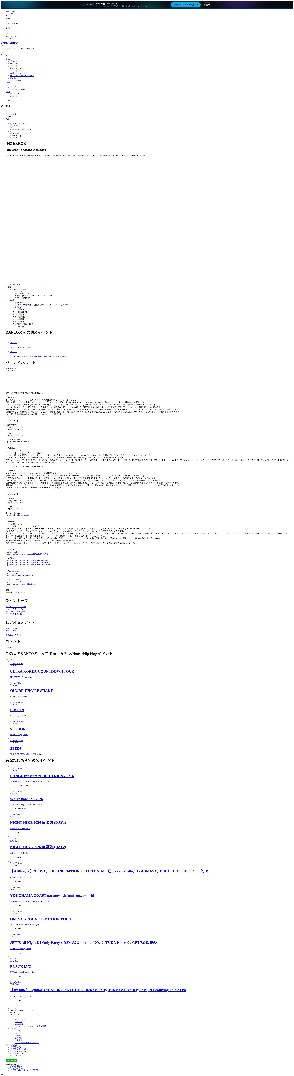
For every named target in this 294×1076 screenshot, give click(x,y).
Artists (8, 83)
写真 (7, 33)
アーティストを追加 (14, 614)
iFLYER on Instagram (18, 1051)
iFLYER (13, 1008)
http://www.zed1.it (12, 552)
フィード (9, 117)
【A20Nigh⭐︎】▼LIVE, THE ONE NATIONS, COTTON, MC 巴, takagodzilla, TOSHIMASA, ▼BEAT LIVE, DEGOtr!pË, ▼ (109, 871)
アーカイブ (14, 94)
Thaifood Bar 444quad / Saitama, (24, 925)
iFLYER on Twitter (17, 1047)
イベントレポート (17, 71)
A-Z (11, 85)
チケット (13, 66)
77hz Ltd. (30, 1010)
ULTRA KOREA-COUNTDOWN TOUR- (42, 671)
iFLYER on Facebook (18, 1049)
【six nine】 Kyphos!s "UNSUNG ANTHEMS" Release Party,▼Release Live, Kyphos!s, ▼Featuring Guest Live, (99, 990)
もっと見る (73, 462)
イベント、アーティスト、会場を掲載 (30, 1026)
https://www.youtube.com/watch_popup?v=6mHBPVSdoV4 (28, 565)
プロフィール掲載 (17, 89)
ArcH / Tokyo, (18, 716)
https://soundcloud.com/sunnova (17, 515)
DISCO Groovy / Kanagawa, (23, 972)
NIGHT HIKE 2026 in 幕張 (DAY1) (38, 822)
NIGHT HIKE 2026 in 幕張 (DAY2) (38, 847)
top (2, 1074)
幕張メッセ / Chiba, (20, 829)
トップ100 (14, 87)
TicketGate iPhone (17, 1068)
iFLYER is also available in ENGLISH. (20, 49)
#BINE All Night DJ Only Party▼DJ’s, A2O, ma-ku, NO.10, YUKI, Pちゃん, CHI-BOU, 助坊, (84, 943)
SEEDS (16, 748)
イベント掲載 (15, 80)
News (8, 92)
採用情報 (18, 1040)
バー (7, 30)
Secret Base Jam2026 (26, 799)
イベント (9, 28)
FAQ (16, 1033)
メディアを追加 (12, 630)
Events (8, 59)
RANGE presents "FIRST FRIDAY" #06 (42, 776)
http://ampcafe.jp (12, 573)
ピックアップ (15, 68)
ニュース (18, 1022)
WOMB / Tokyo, (19, 696)
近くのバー (19, 307)
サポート (18, 1035)
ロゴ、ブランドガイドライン (27, 1043)
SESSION (18, 729)
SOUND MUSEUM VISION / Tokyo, (27, 754)
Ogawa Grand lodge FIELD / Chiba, (26, 805)
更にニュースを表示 (14, 635)
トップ (8, 112)
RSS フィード (15, 1055)
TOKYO (22, 305)
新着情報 (207, 5)
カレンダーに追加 (13, 284)
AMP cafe (18, 303)
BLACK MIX (20, 966)
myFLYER (10, 37)
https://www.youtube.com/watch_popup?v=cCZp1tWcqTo (27, 563)
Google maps (19, 326)
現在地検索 (14, 78)
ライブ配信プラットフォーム (22, 76)
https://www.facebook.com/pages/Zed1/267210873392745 (27, 554)
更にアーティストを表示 (16, 607)
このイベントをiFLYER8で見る (186, 5)
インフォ (18, 1031)
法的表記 (18, 1038)
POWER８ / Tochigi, (20, 877)
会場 (7, 119)
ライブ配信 (14, 64)
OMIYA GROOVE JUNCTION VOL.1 (40, 919)
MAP (17, 305)
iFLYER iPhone (16, 1066)
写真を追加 (10, 370)
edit (15, 37)
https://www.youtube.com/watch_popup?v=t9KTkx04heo (27, 560)
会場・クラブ (15, 73)
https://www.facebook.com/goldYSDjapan (21, 584)
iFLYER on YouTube (18, 1053)
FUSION (17, 710)
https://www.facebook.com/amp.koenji (20, 575)
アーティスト (11, 114)
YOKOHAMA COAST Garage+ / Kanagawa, (29, 781)
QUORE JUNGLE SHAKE (31, 691)
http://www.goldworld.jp (92, 476)
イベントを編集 (20, 289)
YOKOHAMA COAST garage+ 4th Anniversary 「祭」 (54, 895)
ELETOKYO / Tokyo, (21, 677)
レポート (13, 96)
